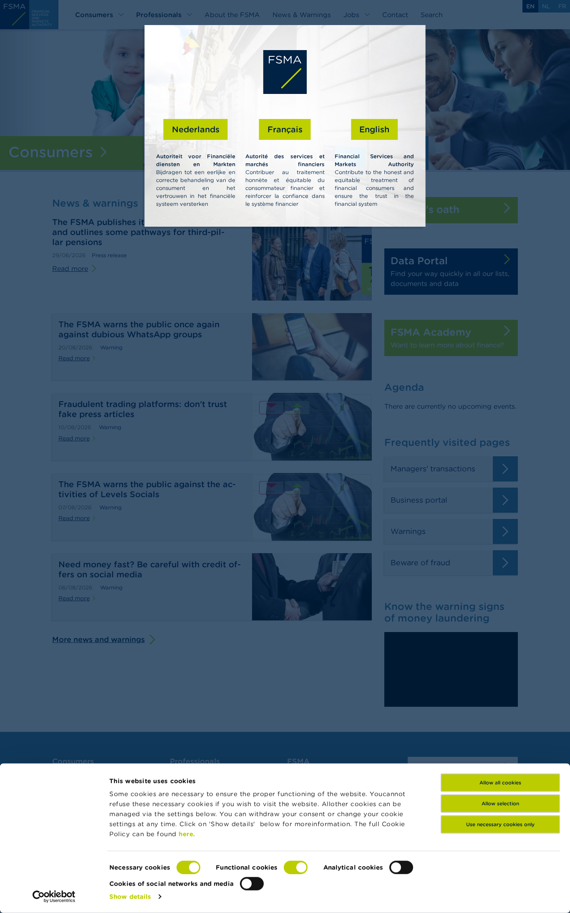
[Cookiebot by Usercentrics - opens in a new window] (54, 896)
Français (285, 129)
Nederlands (195, 129)
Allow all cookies (500, 782)
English (374, 129)
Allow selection (500, 803)
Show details (130, 896)
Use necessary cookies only (500, 824)
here (186, 834)
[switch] (296, 867)
